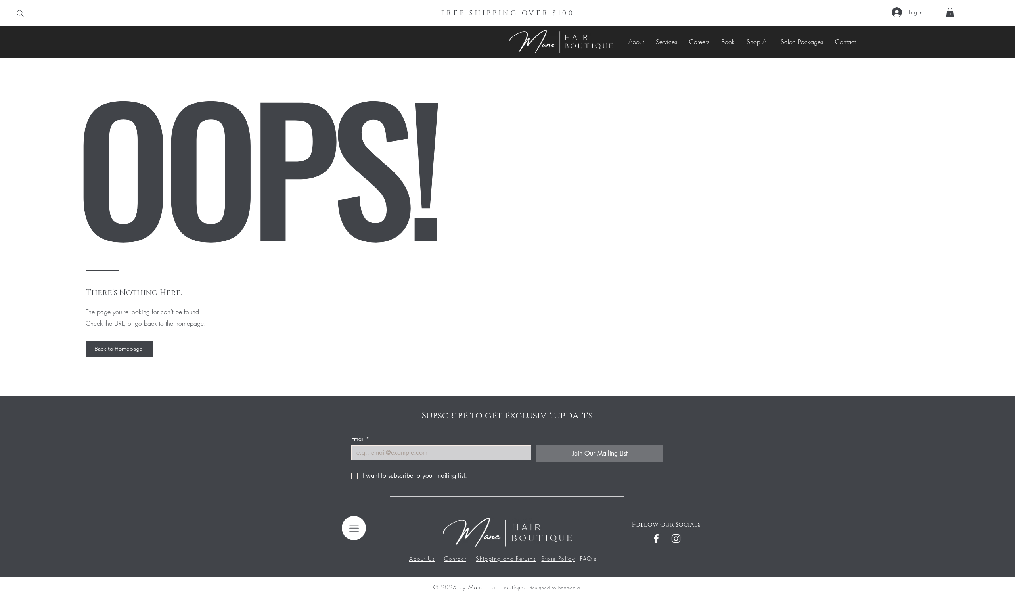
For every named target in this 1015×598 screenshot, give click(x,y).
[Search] (20, 13)
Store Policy (558, 558)
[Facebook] (656, 538)
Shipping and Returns (506, 558)
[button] (950, 12)
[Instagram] (676, 538)
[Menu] (354, 528)
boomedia (569, 587)
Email (360, 438)
